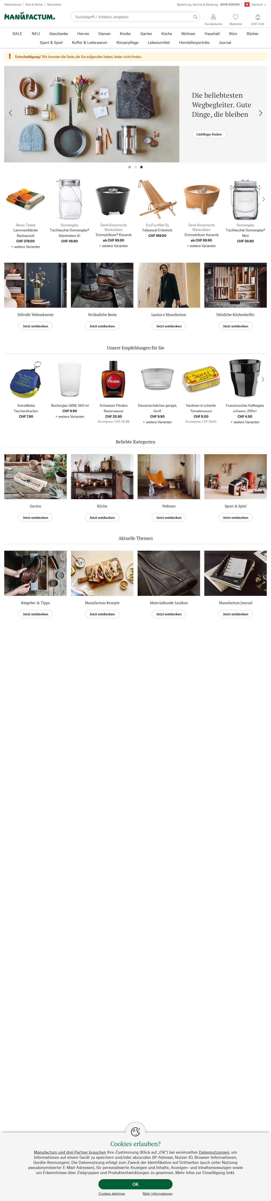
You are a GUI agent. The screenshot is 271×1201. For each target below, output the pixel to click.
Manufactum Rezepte (102, 602)
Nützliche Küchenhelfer (235, 314)
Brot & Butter (34, 4)
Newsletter (54, 4)
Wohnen (169, 506)
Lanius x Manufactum (168, 314)
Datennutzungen (214, 1152)
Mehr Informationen (158, 1193)
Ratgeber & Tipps (35, 602)
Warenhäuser (13, 4)
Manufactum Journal (235, 602)
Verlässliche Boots (102, 314)
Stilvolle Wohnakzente (36, 314)
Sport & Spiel (235, 506)
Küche (102, 506)
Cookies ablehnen (111, 1193)
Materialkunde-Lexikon (169, 602)
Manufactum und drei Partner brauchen (70, 1152)
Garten (35, 506)
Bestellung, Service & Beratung (208, 4)
